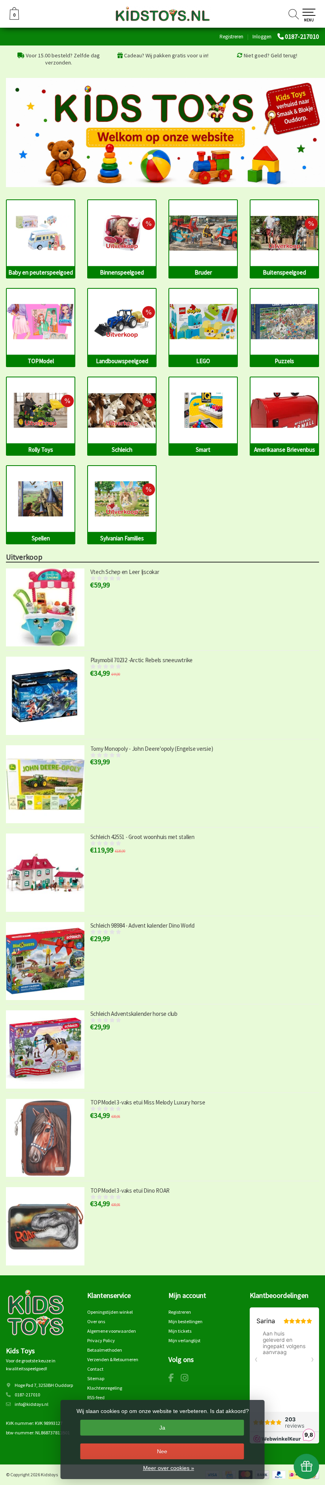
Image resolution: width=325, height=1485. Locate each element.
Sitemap (95, 1378)
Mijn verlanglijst (184, 1340)
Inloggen (261, 36)
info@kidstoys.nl (31, 1404)
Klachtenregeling (104, 1388)
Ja (162, 1427)
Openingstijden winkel (110, 1312)
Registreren (231, 36)
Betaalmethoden (104, 1350)
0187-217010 (302, 36)
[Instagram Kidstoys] (187, 1379)
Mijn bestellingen (185, 1321)
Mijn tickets (179, 1331)
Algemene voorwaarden (111, 1331)
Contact (95, 1369)
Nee (162, 1451)
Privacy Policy (101, 1340)
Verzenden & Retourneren (112, 1359)
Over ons (96, 1321)
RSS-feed (96, 1397)
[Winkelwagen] (14, 17)
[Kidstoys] (162, 14)
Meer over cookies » (168, 1468)
